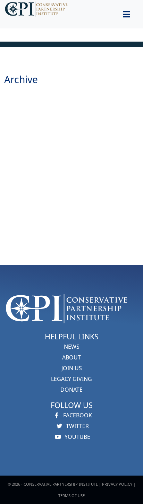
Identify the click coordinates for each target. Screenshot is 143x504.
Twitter (77, 426)
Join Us (71, 368)
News (71, 346)
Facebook (77, 415)
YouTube (76, 437)
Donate (71, 389)
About (71, 357)
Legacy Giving (71, 379)
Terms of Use (71, 495)
